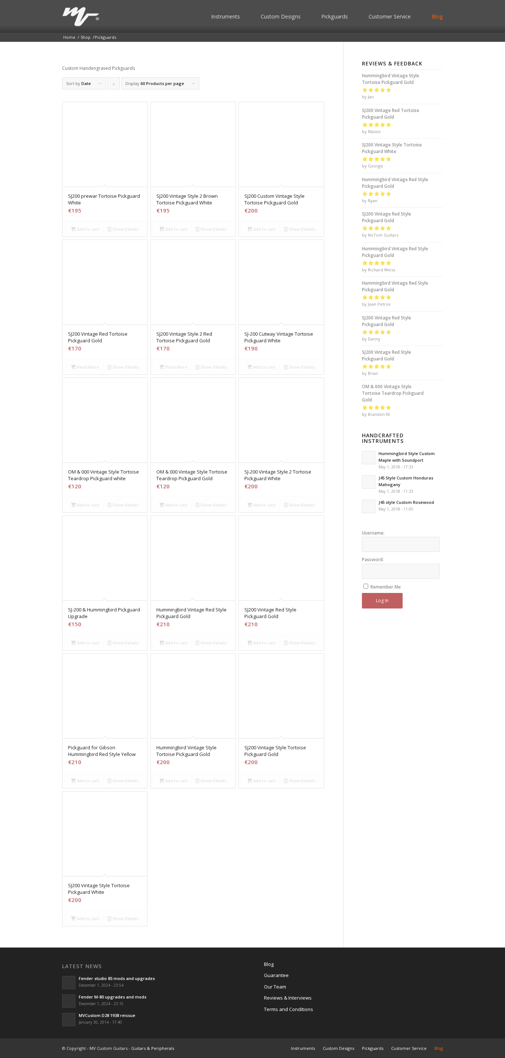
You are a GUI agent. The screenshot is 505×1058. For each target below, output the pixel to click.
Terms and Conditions (288, 1009)
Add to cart (87, 229)
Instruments (225, 16)
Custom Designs (281, 16)
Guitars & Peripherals (152, 1048)
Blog (437, 16)
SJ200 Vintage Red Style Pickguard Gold (386, 217)
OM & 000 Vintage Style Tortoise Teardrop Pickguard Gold (393, 393)
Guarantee (276, 975)
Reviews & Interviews (288, 997)
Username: (373, 533)
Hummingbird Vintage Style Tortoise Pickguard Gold (390, 78)
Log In (382, 600)
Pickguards (334, 16)
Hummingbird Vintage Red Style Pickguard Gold (395, 182)
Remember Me (385, 587)
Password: (373, 559)
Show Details (125, 229)
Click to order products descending (114, 85)
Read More (87, 367)
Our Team (275, 986)
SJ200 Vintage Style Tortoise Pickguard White (392, 148)
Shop (86, 37)
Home (69, 37)
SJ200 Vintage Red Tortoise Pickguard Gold (390, 113)
